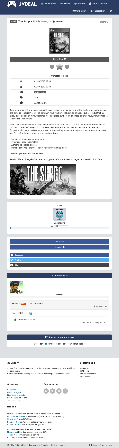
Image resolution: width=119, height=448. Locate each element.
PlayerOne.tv (12, 414)
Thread (10, 435)
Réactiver (59, 241)
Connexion (80, 11)
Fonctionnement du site (17, 398)
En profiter (58, 59)
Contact (54, 445)
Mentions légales (14, 392)
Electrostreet (12, 432)
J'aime (88, 322)
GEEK (59, 205)
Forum (81, 3)
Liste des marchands (16, 395)
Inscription (99, 11)
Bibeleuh (16, 303)
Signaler (59, 247)
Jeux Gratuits (99, 3)
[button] (110, 11)
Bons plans (50, 3)
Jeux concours (13, 400)
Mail (17, 265)
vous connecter (49, 344)
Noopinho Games (14, 422)
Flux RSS (63, 445)
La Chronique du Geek (16, 416)
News (66, 3)
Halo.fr (10, 437)
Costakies (11, 429)
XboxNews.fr (12, 419)
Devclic (108, 445)
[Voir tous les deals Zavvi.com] (105, 21)
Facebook (19, 255)
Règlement (11, 390)
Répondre (100, 322)
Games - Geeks (13, 424)
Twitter (18, 260)
